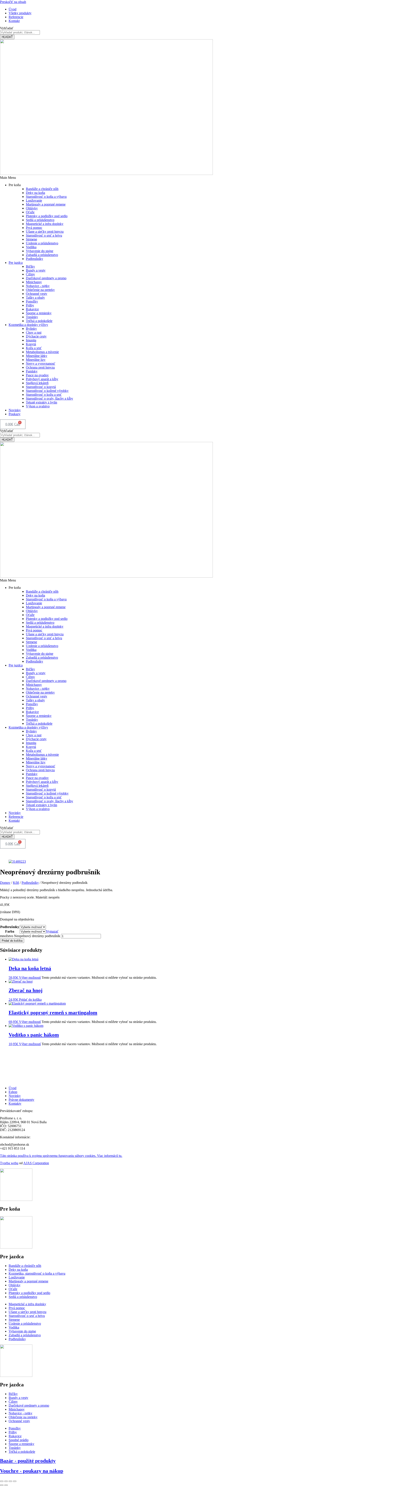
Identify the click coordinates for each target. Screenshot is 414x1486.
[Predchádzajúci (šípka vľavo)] (1, 1485)
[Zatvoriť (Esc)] (14, 1481)
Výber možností (30, 977)
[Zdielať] (10, 1481)
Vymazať (52, 931)
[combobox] (20, 32)
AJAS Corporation (36, 1163)
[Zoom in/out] (1, 1481)
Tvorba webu (9, 1163)
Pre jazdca (16, 262)
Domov (5, 882)
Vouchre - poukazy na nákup (31, 1471)
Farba (9, 931)
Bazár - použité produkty (28, 1461)
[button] (207, 178)
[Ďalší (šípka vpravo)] (6, 1485)
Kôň (16, 882)
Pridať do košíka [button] (30, 999)
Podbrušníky (30, 882)
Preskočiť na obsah (13, 2)
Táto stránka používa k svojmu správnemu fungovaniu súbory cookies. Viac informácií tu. (61, 1156)
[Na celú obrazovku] (6, 1481)
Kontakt (14, 820)
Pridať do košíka (12, 940)
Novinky (15, 410)
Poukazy (14, 414)
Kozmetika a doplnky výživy (28, 325)
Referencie (16, 816)
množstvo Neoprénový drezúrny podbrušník (30, 936)
